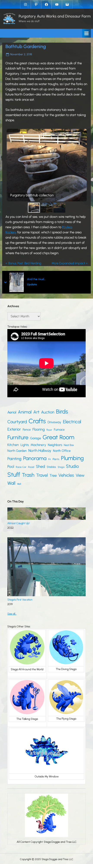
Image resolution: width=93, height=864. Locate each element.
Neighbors (55, 445)
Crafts (37, 421)
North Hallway (39, 450)
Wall (11, 483)
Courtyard (17, 421)
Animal (25, 412)
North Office (62, 451)
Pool (10, 466)
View (80, 475)
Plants (56, 459)
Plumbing (72, 458)
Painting (14, 458)
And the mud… (36, 279)
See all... (11, 613)
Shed (40, 466)
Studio (72, 466)
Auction (47, 412)
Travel (42, 475)
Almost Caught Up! (18, 523)
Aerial (11, 412)
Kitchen (13, 445)
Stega (61, 466)
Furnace (59, 429)
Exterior (14, 429)
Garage (35, 438)
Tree (53, 475)
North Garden (17, 451)
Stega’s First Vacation (19, 599)
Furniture (17, 437)
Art (36, 412)
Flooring (38, 429)
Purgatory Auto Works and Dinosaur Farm (55, 16)
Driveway (54, 422)
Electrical (72, 421)
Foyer (49, 429)
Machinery (38, 445)
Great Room (58, 437)
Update (32, 284)
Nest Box (69, 445)
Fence (27, 429)
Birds (62, 411)
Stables (51, 466)
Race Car (21, 466)
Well (19, 483)
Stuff (13, 474)
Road (31, 466)
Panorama (34, 458)
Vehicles (66, 475)
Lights (25, 445)
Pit (49, 459)
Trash (28, 475)
